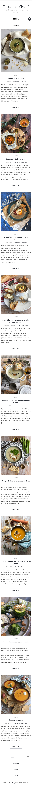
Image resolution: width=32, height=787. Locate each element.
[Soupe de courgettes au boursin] (16, 616)
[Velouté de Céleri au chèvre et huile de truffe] (16, 374)
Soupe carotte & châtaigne (16, 159)
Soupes (16, 75)
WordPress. (11, 782)
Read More (16, 107)
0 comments (23, 81)
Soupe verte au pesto (16, 78)
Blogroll (16, 769)
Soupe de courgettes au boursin (16, 642)
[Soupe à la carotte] (16, 694)
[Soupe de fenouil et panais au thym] (16, 455)
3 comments (23, 405)
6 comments (24, 723)
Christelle (16, 81)
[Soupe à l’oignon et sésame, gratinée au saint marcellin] (16, 294)
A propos (16, 763)
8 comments (24, 645)
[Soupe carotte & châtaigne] (16, 133)
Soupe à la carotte (16, 720)
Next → (28, 756)
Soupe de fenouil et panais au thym (16, 481)
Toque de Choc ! (16, 6)
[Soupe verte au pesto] (16, 50)
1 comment (24, 242)
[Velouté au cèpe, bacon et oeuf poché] (16, 211)
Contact (16, 775)
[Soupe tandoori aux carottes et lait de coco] (16, 535)
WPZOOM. (16, 783)
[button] (16, 19)
